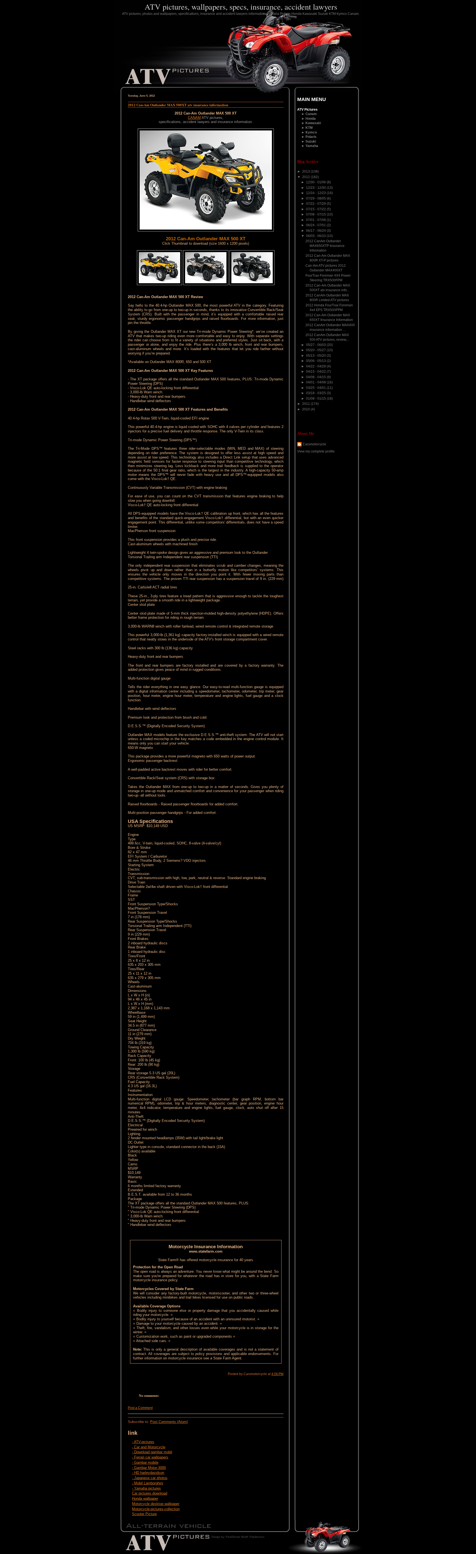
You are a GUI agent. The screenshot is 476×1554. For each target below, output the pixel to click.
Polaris (311, 137)
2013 (306, 171)
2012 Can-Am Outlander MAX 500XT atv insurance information (178, 104)
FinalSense (233, 1536)
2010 (306, 409)
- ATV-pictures (143, 1442)
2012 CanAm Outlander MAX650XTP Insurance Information (325, 245)
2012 (306, 177)
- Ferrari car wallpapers (150, 1457)
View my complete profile (316, 451)
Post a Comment (140, 1407)
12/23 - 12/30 (316, 188)
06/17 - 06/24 (316, 231)
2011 (306, 404)
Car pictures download (149, 1493)
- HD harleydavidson (148, 1473)
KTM (309, 128)
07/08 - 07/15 (316, 214)
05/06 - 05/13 (316, 361)
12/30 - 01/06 (316, 182)
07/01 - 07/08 (316, 220)
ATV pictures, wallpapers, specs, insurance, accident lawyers (241, 6)
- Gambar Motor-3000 (149, 1468)
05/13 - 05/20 (316, 356)
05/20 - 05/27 (316, 350)
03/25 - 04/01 (316, 388)
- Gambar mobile (145, 1462)
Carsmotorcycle (314, 444)
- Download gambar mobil (152, 1452)
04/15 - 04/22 (316, 371)
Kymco (311, 132)
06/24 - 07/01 (316, 225)
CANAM (194, 118)
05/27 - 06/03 (316, 345)
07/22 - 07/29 (316, 204)
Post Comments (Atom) (169, 1422)
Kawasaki (313, 123)
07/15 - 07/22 (316, 209)
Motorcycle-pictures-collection (156, 1509)
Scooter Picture (144, 1514)
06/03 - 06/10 (316, 236)
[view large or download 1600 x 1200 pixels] (159, 284)
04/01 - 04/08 (316, 382)
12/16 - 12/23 (316, 193)
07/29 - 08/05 (316, 198)
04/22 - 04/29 (316, 366)
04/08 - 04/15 (316, 377)
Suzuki (310, 141)
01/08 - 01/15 (316, 398)
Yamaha (311, 146)
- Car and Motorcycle (148, 1447)
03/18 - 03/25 (316, 393)
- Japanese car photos (149, 1478)
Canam (311, 114)
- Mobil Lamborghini (147, 1483)
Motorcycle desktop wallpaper (155, 1504)
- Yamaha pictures (146, 1488)
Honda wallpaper (145, 1498)
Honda (310, 119)
